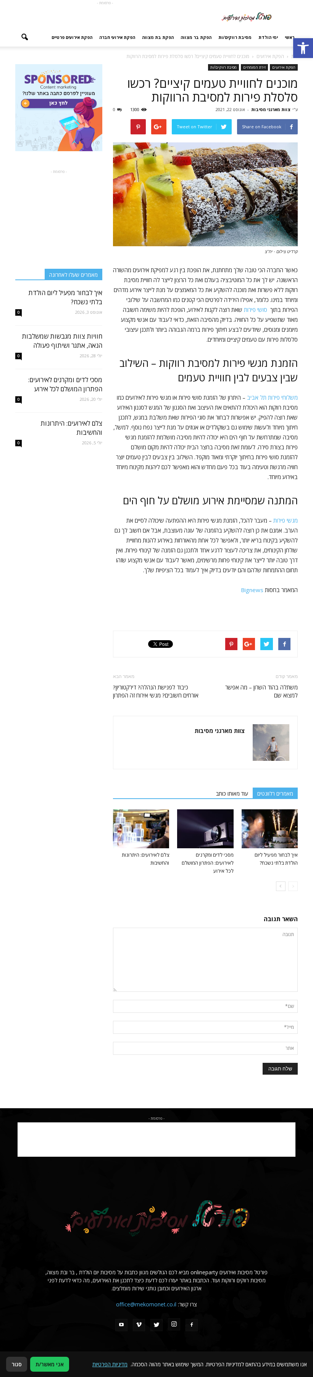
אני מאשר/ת (49, 1364)
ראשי (289, 37)
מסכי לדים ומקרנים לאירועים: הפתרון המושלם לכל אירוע (208, 862)
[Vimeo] (139, 1325)
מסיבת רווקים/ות (235, 37)
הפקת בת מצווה (158, 37)
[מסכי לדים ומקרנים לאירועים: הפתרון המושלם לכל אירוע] (205, 828)
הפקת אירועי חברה (117, 37)
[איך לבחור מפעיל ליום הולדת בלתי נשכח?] (270, 828)
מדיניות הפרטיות (109, 1364)
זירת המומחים (254, 67)
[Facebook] (192, 1325)
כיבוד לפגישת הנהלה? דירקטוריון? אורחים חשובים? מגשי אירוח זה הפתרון (155, 691)
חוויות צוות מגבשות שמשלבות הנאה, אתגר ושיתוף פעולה (62, 341)
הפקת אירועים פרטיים (72, 37)
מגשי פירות (285, 520)
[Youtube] (121, 1325)
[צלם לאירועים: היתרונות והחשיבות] (141, 828)
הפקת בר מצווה (196, 37)
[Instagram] (174, 1324)
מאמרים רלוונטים (275, 793)
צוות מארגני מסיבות (270, 109)
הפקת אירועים (283, 67)
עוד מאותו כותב (232, 793)
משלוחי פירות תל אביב (272, 397)
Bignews (252, 590)
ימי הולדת (268, 37)
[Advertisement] (105, 16)
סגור (16, 1364)
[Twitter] (156, 1325)
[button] (303, 48)
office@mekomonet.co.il (146, 1304)
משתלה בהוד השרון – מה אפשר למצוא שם (261, 691)
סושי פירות (255, 309)
